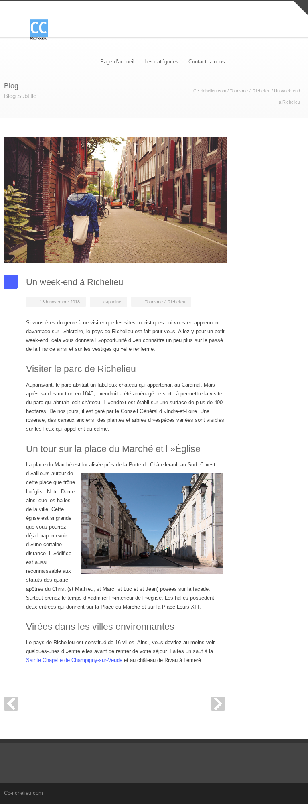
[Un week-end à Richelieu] (115, 200)
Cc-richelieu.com (209, 90)
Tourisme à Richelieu (250, 90)
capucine (112, 301)
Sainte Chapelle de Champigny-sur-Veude (75, 660)
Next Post (218, 704)
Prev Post (11, 704)
